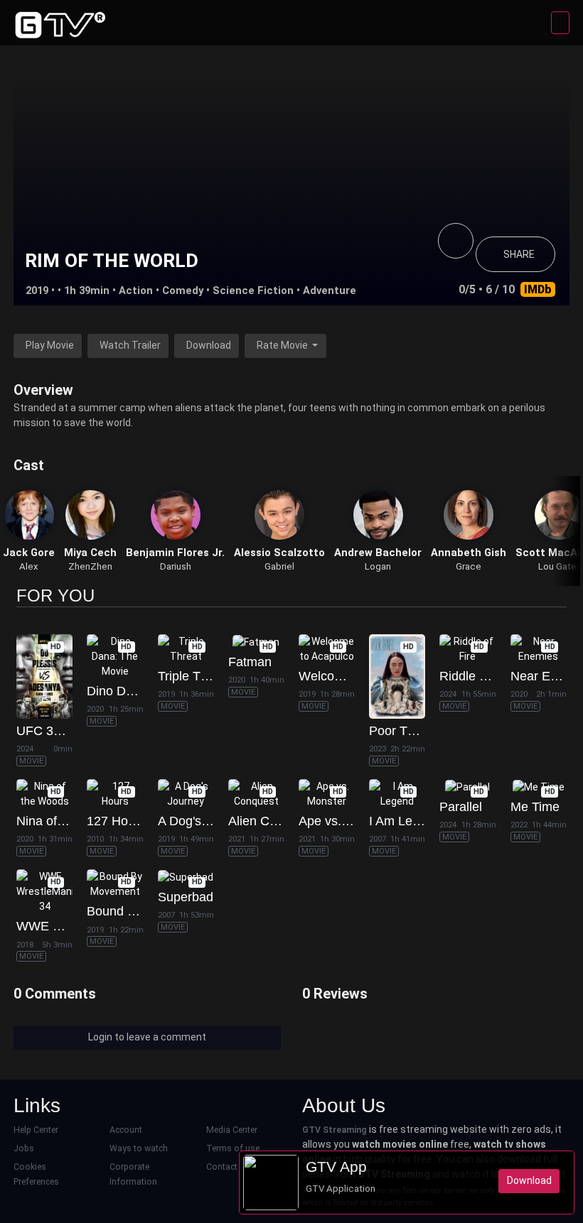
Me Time (535, 807)
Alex (28, 566)
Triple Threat (194, 676)
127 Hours (116, 821)
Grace (468, 566)
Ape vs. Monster (345, 821)
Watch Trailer (130, 345)
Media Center (231, 1130)
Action (136, 290)
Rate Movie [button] (283, 345)
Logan (378, 566)
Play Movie (50, 345)
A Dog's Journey (204, 821)
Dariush (175, 566)
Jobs (24, 1148)
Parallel (460, 807)
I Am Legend (405, 821)
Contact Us (228, 1167)
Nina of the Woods (69, 821)
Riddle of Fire (477, 676)
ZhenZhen (90, 566)
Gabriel (279, 566)
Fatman (250, 662)
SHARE (519, 254)
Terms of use (233, 1148)
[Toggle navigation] (560, 22)
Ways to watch (138, 1148)
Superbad (185, 897)
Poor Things (403, 731)
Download (208, 345)
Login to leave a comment (147, 1037)
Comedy (182, 290)
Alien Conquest (271, 821)
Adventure (329, 290)
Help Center (36, 1130)
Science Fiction (253, 290)
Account (125, 1130)
